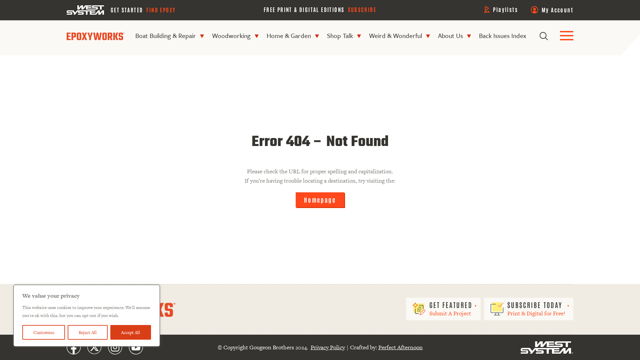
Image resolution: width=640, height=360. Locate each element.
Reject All (88, 332)
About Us (450, 35)
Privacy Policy (328, 347)
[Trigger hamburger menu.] (566, 36)
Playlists (505, 9)
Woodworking (231, 35)
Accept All (130, 332)
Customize (43, 332)
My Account (557, 9)
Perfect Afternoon (400, 347)
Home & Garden (289, 35)
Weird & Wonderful (395, 35)
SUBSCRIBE (362, 9)
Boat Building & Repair (165, 35)
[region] (86, 316)
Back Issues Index (502, 35)
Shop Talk (340, 35)
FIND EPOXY (161, 9)
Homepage (320, 200)
